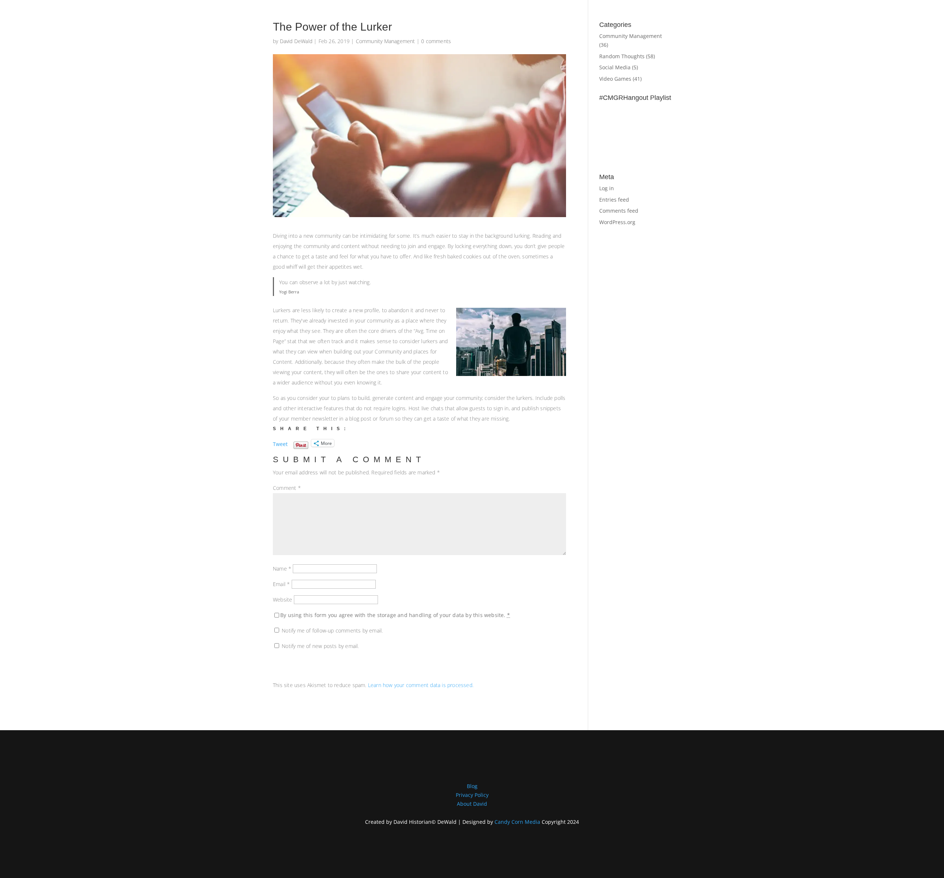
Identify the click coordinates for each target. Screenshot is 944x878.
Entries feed (614, 199)
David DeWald (296, 41)
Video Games (615, 78)
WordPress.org (617, 222)
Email (281, 584)
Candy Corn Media (517, 821)
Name (282, 568)
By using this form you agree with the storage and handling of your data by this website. (395, 615)
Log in (606, 188)
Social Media (615, 67)
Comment (287, 487)
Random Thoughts (622, 56)
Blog (472, 786)
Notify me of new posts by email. (320, 645)
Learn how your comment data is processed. (420, 685)
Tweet (280, 443)
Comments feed (618, 210)
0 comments (436, 41)
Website (282, 599)
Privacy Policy (472, 794)
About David (472, 803)
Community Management (385, 41)
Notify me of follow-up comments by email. (332, 630)
